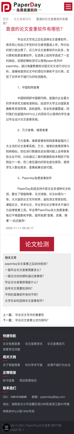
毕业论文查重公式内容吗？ (32, 320)
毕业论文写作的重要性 (29, 315)
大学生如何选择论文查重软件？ (25, 300)
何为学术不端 (33, 365)
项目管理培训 (28, 380)
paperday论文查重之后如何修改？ (27, 264)
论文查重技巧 (56, 343)
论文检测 (37, 244)
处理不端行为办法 (58, 365)
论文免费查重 (11, 343)
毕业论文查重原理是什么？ (22, 282)
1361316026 (18, 397)
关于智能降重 (11, 365)
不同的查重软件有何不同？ (22, 294)
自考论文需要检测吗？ (19, 288)
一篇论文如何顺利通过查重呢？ (25, 276)
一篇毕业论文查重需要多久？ (23, 270)
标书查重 (8, 380)
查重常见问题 (11, 349)
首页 (6, 19)
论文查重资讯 (22, 19)
